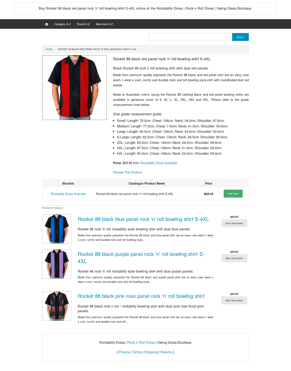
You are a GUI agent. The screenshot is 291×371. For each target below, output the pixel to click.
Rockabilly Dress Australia (158, 162)
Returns (166, 351)
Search (240, 37)
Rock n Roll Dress (141, 342)
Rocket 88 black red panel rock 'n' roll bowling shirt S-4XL (97, 49)
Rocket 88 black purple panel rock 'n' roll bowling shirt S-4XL (141, 257)
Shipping (151, 351)
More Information (234, 223)
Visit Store (233, 193)
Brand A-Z (83, 24)
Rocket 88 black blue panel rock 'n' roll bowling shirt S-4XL (143, 218)
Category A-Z (62, 24)
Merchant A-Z (104, 24)
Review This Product (127, 172)
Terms (137, 351)
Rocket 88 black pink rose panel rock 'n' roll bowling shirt (141, 295)
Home (48, 49)
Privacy (124, 351)
